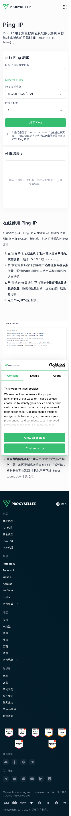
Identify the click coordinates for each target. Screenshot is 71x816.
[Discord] (14, 779)
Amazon (8, 584)
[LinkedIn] (41, 779)
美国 (5, 620)
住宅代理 (8, 521)
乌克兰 (7, 626)
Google (7, 577)
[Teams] (23, 762)
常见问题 (8, 689)
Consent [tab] (12, 375)
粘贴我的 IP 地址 (14, 80)
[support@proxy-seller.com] (6, 762)
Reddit (7, 597)
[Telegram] (32, 762)
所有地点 (8, 660)
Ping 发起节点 (13, 87)
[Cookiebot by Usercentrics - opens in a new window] (49, 365)
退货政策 (8, 716)
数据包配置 (11, 103)
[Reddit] (23, 779)
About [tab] (57, 375)
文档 (5, 682)
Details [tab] (34, 375)
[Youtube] (32, 779)
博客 (5, 676)
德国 (5, 633)
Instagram (9, 564)
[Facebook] (14, 762)
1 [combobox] (8, 110)
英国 (5, 640)
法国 (5, 653)
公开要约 (8, 696)
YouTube (8, 590)
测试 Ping (35, 122)
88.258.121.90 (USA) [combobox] (20, 94)
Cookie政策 (9, 709)
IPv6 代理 (8, 547)
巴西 (5, 646)
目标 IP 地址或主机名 (17, 65)
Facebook (9, 570)
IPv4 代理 (8, 541)
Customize (32, 448)
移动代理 (8, 534)
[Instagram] (49, 779)
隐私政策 (8, 702)
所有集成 (8, 604)
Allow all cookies (34, 437)
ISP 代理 (7, 528)
